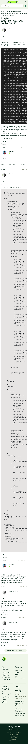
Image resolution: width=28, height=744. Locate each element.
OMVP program (19, 670)
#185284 (3, 645)
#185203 (3, 147)
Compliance (14, 739)
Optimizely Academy (5, 702)
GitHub (4, 699)
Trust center (14, 737)
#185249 (3, 587)
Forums (7, 11)
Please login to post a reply (15, 650)
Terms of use (14, 736)
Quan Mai (11, 151)
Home (2, 11)
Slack (16, 676)
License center (6, 679)
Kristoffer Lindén (13, 29)
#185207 (3, 169)
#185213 (3, 560)
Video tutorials (6, 697)
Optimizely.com (6, 672)
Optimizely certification (5, 675)
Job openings (6, 677)
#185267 (3, 618)
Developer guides (7, 694)
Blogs (16, 674)
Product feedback (20, 678)
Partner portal (6, 692)
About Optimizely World (14, 732)
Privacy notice (14, 734)
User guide (5, 696)
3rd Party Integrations (14, 741)
